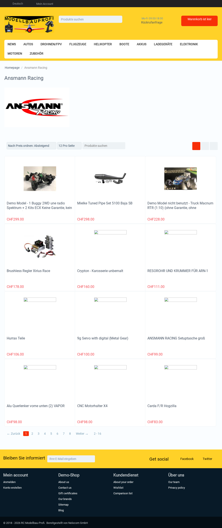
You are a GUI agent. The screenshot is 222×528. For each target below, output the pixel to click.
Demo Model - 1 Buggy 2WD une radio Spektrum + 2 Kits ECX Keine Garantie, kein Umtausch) (39, 207)
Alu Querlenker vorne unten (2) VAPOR (36, 406)
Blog (61, 510)
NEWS (12, 44)
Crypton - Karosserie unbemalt (100, 271)
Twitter (207, 459)
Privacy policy (176, 487)
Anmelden (9, 482)
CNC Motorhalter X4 (92, 406)
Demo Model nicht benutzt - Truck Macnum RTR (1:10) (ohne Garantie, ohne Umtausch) (180, 207)
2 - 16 (97, 433)
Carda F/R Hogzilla (161, 406)
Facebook (187, 459)
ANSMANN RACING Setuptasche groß (176, 338)
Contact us (65, 487)
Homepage (12, 67)
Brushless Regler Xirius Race (28, 271)
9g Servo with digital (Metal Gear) (102, 338)
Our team (174, 482)
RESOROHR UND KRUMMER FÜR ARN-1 (177, 271)
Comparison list (122, 493)
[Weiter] (91, 459)
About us (63, 482)
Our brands (65, 499)
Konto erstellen (12, 487)
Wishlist (118, 487)
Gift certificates (67, 493)
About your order (123, 482)
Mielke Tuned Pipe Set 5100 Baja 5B (104, 203)
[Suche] (119, 19)
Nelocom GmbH (78, 523)
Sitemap (63, 504)
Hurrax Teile (16, 338)
